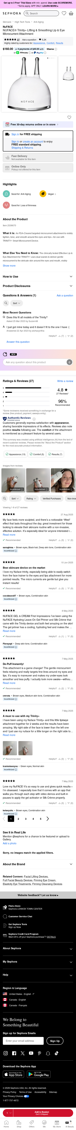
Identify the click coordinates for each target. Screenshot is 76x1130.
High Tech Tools (22, 21)
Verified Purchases (52, 498)
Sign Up (55, 1041)
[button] (56, 49)
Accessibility (40, 1091)
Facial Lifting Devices (36, 876)
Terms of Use (25, 1091)
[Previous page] (4, 818)
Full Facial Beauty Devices (17, 880)
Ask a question (29, 39)
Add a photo (9, 843)
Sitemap (53, 1091)
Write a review (65, 381)
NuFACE (8, 26)
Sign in (15, 141)
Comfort (50, 42)
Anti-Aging (39, 21)
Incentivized (15, 489)
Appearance (39, 42)
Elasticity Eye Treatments (17, 884)
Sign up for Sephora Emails (19, 1033)
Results (59, 42)
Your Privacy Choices (13, 1096)
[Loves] (64, 13)
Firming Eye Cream (44, 880)
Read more (9, 534)
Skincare (7, 21)
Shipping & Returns (22, 147)
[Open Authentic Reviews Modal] (34, 419)
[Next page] (48, 818)
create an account (33, 141)
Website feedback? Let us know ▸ (38, 895)
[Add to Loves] (69, 117)
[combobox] (41, 13)
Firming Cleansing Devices (47, 884)
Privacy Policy (9, 1091)
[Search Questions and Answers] (6, 303)
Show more (9, 265)
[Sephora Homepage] (12, 13)
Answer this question (18, 341)
